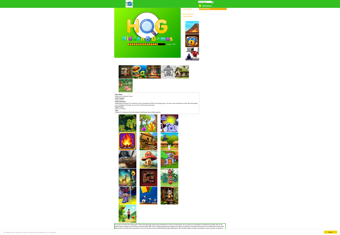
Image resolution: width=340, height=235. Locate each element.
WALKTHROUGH (188, 14)
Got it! (331, 232)
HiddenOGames (207, 6)
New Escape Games (146, 112)
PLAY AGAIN (188, 8)
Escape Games (187, 16)
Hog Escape (136, 112)
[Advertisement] (212, 21)
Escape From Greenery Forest (124, 112)
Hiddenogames (156, 112)
